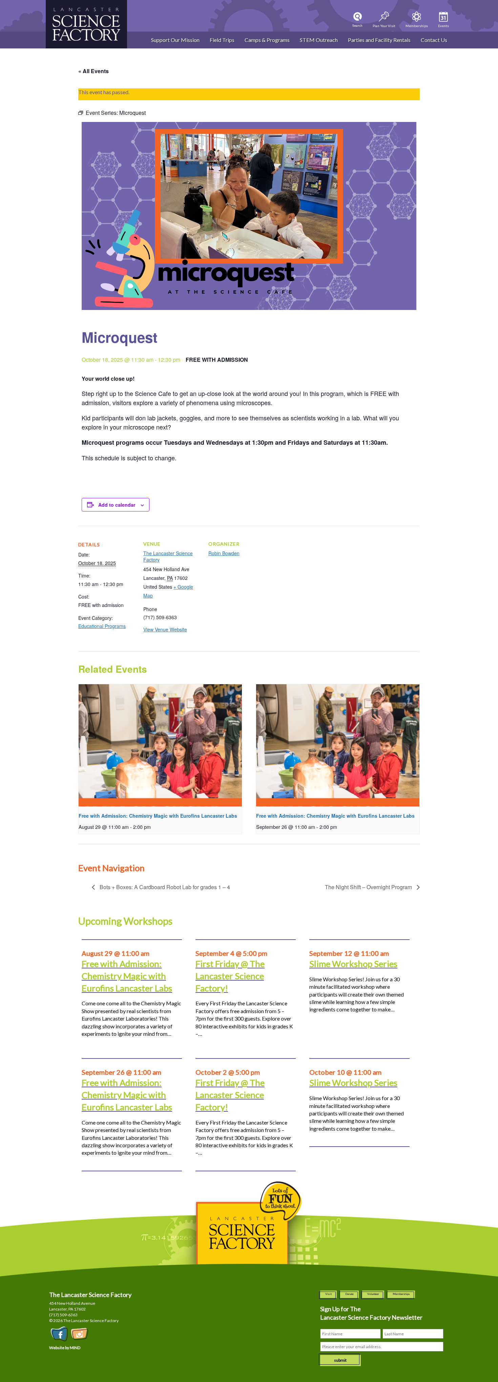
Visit (328, 1294)
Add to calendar (116, 504)
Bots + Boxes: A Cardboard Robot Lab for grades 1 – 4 (164, 887)
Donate (349, 1294)
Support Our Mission (175, 40)
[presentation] (160, 745)
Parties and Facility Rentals (379, 40)
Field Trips (222, 40)
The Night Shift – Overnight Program (369, 887)
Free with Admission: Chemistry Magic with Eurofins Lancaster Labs (158, 815)
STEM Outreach (319, 40)
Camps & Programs (267, 40)
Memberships (401, 1294)
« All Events (93, 71)
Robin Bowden (224, 553)
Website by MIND (64, 1347)
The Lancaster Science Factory (168, 556)
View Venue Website (165, 629)
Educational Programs (102, 626)
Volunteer (373, 1294)
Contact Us (434, 40)
